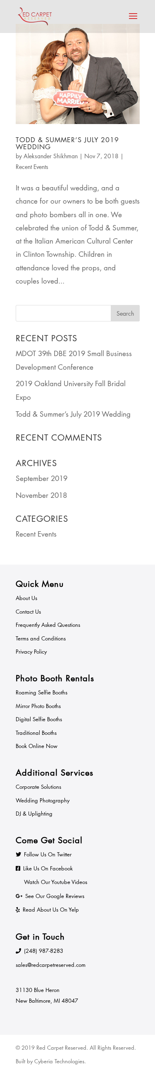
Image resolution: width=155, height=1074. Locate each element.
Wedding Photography (42, 800)
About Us (26, 598)
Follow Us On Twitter (48, 854)
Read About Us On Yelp (51, 909)
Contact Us (28, 611)
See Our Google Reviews (54, 896)
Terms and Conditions (41, 638)
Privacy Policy (31, 651)
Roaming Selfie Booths (41, 692)
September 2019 (41, 478)
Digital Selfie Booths (39, 719)
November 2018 (41, 495)
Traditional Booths (36, 732)
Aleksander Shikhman (51, 156)
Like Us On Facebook (48, 868)
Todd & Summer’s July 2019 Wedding (67, 144)
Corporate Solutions (38, 786)
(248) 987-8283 (43, 950)
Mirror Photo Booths (38, 706)
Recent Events (32, 167)
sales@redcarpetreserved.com (51, 964)
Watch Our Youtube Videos (55, 882)
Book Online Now (36, 746)
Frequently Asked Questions (48, 624)
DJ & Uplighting (34, 813)
